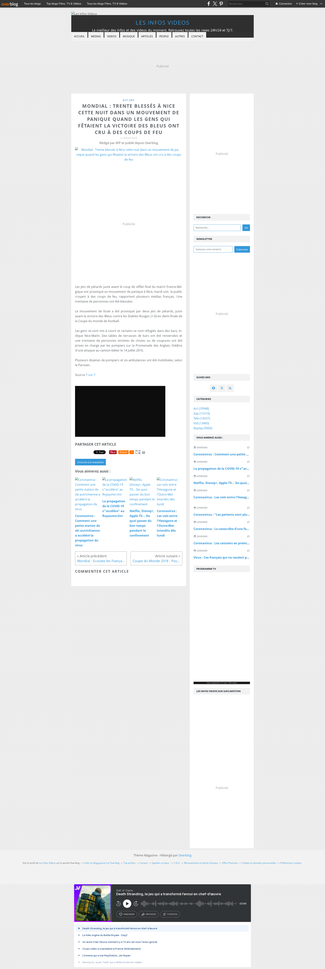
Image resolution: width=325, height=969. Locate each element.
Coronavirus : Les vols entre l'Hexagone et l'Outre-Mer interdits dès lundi (248, 497)
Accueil (79, 36)
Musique (129, 36)
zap (131, 100)
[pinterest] (221, 4)
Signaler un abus (161, 863)
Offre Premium (230, 863)
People (164, 36)
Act (125, 100)
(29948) (201, 408)
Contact (197, 36)
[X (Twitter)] (215, 4)
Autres (180, 36)
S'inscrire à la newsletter (90, 462)
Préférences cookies (290, 863)
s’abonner (129, 914)
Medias (96, 36)
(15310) (202, 413)
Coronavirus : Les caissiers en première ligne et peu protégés (239, 543)
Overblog (184, 855)
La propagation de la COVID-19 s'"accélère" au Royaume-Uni (238, 469)
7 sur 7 (90, 375)
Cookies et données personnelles (259, 863)
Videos (111, 36)
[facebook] (208, 4)
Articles (147, 36)
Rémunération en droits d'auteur (201, 863)
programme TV (217, 683)
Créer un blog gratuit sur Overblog (101, 863)
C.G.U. (177, 863)
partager (151, 914)
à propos (172, 914)
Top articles (129, 863)
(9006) (203, 428)
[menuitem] (79, 36)
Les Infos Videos (162, 22)
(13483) (201, 423)
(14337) (202, 418)
